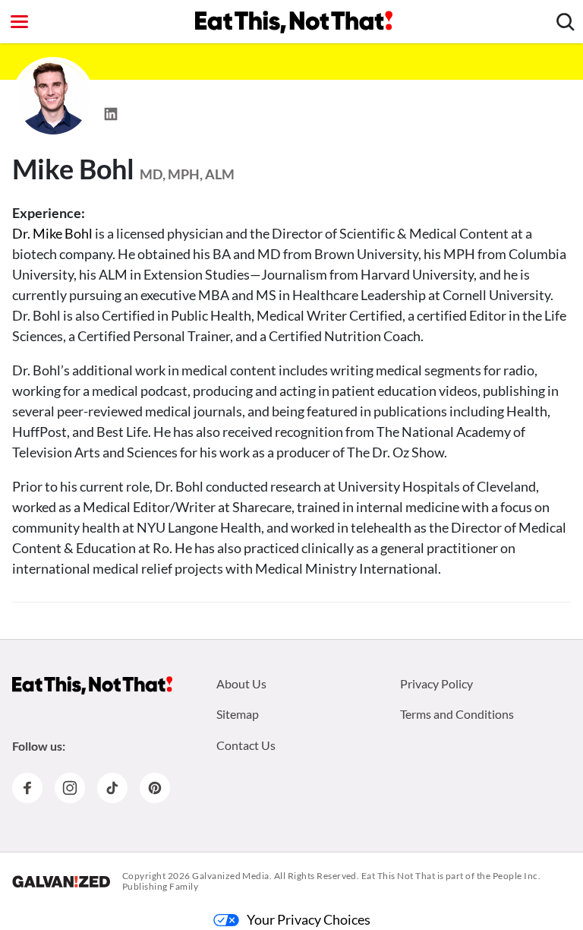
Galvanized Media (230, 875)
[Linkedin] (110, 109)
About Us (241, 683)
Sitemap (237, 714)
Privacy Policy (436, 683)
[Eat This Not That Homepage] (293, 22)
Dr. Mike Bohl (52, 233)
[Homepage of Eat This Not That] (92, 685)
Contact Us (246, 745)
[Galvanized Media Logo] (61, 881)
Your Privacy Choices (308, 919)
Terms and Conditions (457, 714)
